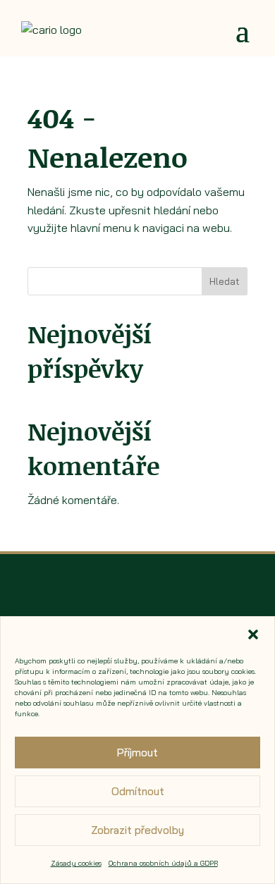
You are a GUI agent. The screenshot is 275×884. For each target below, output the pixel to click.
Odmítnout (137, 791)
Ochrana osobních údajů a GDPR (163, 863)
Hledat (224, 281)
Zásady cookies (76, 863)
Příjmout (137, 752)
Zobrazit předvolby (137, 830)
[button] (253, 634)
